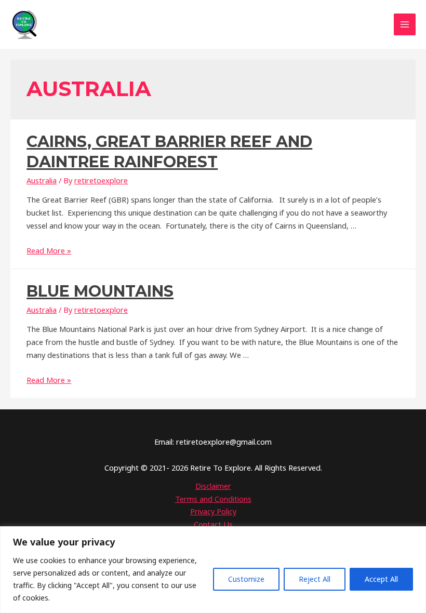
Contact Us (213, 524)
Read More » (48, 250)
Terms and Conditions (213, 499)
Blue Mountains (100, 291)
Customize (246, 579)
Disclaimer (213, 486)
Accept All (381, 579)
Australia (41, 180)
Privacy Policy (213, 511)
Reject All (314, 579)
